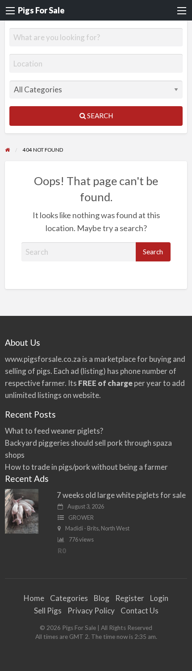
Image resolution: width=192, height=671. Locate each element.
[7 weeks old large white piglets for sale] (21, 510)
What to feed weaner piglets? (54, 430)
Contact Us (140, 610)
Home (34, 598)
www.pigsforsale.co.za (43, 359)
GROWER (81, 517)
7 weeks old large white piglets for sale (121, 495)
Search (99, 116)
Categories (69, 598)
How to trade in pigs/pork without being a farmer (86, 467)
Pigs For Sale (41, 10)
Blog (101, 598)
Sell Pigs (48, 610)
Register (129, 598)
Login (159, 598)
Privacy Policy (91, 610)
